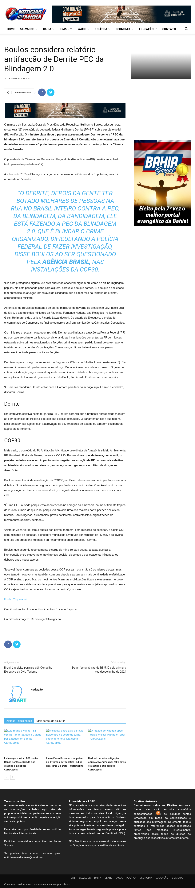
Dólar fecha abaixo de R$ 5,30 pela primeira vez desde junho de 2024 (99, 669)
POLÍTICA (101, 29)
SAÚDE (82, 29)
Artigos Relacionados (19, 720)
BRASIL (64, 29)
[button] (186, 29)
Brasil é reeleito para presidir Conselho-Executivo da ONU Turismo (29, 669)
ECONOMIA (123, 29)
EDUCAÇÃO (146, 29)
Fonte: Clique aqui (15, 599)
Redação (37, 689)
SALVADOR (27, 29)
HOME (11, 29)
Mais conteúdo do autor (51, 720)
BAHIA (47, 29)
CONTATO (169, 29)
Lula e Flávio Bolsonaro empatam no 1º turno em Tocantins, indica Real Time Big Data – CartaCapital (65, 762)
